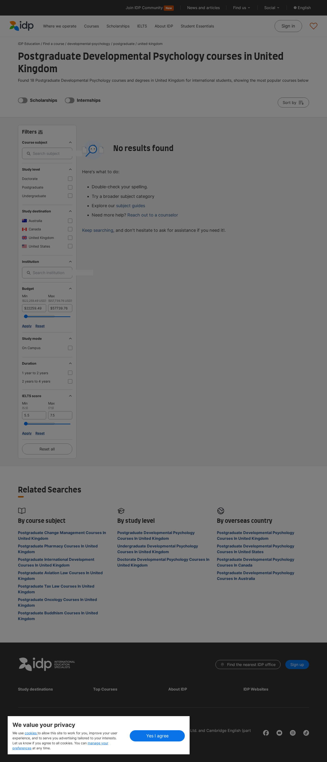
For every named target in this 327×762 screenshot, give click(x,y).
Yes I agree (157, 735)
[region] (99, 735)
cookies (31, 733)
